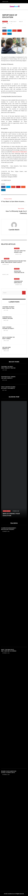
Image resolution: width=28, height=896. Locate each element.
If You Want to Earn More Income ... (13, 201)
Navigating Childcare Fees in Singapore (19, 272)
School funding (6, 511)
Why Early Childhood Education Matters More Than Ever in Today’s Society (13, 261)
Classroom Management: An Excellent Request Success (8, 529)
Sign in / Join (5, 1)
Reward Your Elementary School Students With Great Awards (8, 772)
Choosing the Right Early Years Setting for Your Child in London (8, 309)
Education (5, 21)
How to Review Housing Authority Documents (8, 328)
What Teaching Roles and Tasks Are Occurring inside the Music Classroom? (8, 652)
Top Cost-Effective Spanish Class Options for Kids (20, 252)
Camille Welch (13, 21)
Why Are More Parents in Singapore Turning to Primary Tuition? (8, 349)
